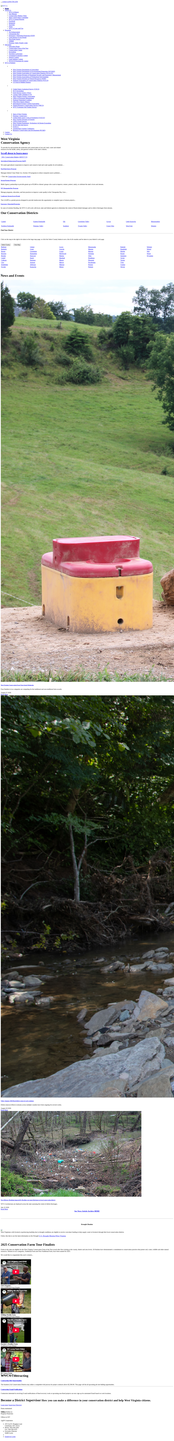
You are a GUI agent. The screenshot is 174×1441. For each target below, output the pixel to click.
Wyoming (150, 256)
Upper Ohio (110, 226)
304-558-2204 (13, 2)
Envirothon (12, 52)
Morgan (90, 251)
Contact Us (8, 134)
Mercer (61, 262)
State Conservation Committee (18, 17)
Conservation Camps (15, 50)
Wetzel (149, 249)
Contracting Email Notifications (11, 1389)
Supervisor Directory (15, 1405)
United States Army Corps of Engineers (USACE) (29, 118)
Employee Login (10, 1436)
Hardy (32, 258)
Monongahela (155, 221)
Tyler (122, 262)
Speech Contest (14, 57)
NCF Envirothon (18, 91)
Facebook (12, 21)
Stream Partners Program (8, 180)
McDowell (62, 253)
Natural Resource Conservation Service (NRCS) (28, 105)
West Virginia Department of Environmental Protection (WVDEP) (34, 71)
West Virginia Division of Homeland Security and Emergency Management (37, 75)
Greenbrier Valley (83, 221)
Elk (64, 221)
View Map (17, 245)
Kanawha (33, 267)
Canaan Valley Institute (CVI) (22, 94)
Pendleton (91, 258)
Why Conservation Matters (10, 157)
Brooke (3, 256)
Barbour (3, 247)
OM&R (11, 41)
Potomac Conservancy (20, 116)
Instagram (12, 23)
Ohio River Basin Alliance (21, 102)
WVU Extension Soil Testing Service (25, 107)
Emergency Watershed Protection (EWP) (22, 35)
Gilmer (32, 247)
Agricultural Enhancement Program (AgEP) (13, 161)
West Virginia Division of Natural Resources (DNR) (29, 79)
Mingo (61, 267)
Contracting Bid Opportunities (11, 1380)
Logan (61, 251)
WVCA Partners (10, 63)
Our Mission (13, 14)
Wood (149, 253)
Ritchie (122, 251)
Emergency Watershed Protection (10, 204)
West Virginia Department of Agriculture (26, 69)
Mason (61, 260)
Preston (90, 265)
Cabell (3, 258)
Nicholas (91, 253)
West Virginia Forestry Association (24, 96)
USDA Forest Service (20, 121)
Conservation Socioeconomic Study (19, 176)
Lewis (61, 247)
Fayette (3, 267)
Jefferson (33, 265)
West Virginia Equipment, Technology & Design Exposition (32, 123)
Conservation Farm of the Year (18, 48)
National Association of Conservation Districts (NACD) (30, 80)
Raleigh (122, 247)
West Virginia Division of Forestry (24, 119)
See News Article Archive (87, 1211)
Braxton (3, 253)
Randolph (123, 249)
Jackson (32, 262)
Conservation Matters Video (18, 16)
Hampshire (33, 253)
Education (8, 45)
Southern (66, 226)
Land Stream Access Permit (17, 37)
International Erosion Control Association (26, 103)
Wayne (122, 267)
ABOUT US (23, 157)
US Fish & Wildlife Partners (22, 82)
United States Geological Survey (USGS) (26, 89)
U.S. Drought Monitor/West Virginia (52, 1236)
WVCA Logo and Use (16, 28)
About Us (8, 10)
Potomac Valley (38, 226)
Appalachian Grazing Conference (23, 128)
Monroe (90, 249)
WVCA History (14, 12)
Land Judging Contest (16, 59)
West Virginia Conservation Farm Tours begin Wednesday (17, 685)
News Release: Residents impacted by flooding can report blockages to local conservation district (28, 1200)
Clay (2, 262)
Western (153, 226)
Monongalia (92, 247)
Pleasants (91, 260)
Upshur (122, 265)
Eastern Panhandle (39, 221)
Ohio (89, 256)
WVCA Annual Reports (16, 19)
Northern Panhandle (7, 226)
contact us (5, 2)
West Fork (129, 226)
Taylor (122, 258)
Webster (149, 247)
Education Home (14, 46)
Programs (8, 30)
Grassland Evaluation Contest (18, 55)
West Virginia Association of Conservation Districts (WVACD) (33, 73)
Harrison (33, 260)
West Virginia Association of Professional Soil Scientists (30, 77)
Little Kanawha (131, 221)
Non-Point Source (14, 39)
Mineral (61, 265)
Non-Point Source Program (8, 169)
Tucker (122, 260)
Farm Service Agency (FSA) (22, 93)
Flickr (11, 26)
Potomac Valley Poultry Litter (18, 43)
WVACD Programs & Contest (18, 61)
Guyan (108, 221)
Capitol (3, 221)
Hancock (33, 256)
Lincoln (61, 249)
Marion (61, 256)
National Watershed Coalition (22, 100)
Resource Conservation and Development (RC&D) (29, 130)
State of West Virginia (20, 114)
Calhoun (4, 260)
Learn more (4, 1405)
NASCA (16, 127)
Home (7, 8)
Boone (3, 251)
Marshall (62, 258)
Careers (7, 132)
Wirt (148, 251)
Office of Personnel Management (23, 98)
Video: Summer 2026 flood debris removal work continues (17, 1101)
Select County (6, 245)
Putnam (90, 267)
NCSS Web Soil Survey (20, 125)
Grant (32, 249)
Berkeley (4, 249)
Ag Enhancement (14, 32)
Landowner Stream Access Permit (10, 196)
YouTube (12, 25)
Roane (122, 253)
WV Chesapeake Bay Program (9, 188)
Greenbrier (33, 251)
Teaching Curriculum (15, 54)
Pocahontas (91, 262)
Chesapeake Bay (14, 34)
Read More (4, 694)
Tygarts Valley (82, 226)
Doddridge (4, 265)
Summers (123, 256)
